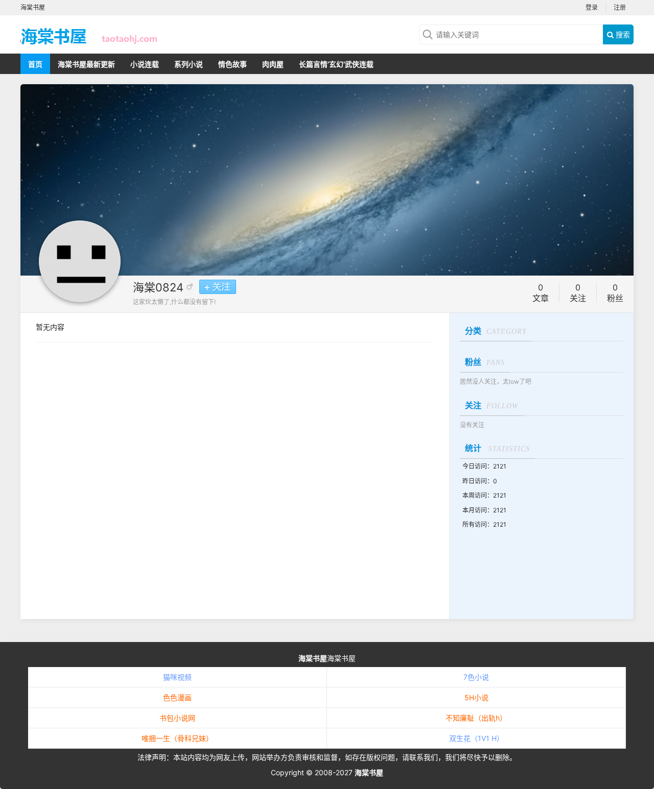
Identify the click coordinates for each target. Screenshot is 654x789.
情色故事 (232, 64)
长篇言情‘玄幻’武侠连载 (336, 64)
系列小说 (188, 64)
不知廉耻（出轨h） (476, 717)
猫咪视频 (177, 677)
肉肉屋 (273, 64)
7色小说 (476, 677)
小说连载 (144, 64)
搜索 (622, 34)
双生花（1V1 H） (476, 738)
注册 (620, 7)
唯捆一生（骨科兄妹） (177, 738)
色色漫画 (177, 697)
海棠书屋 (312, 658)
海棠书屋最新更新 (86, 64)
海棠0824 (158, 287)
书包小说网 (177, 717)
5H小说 (476, 697)
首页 (35, 64)
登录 (592, 7)
